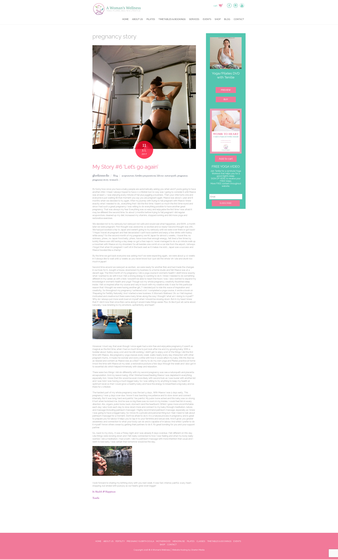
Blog (115, 176)
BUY (226, 99)
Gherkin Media (198, 550)
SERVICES (194, 19)
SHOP (218, 19)
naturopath (170, 176)
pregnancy (182, 176)
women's (113, 180)
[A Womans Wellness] (117, 14)
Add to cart (226, 158)
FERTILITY (120, 541)
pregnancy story (100, 180)
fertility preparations (145, 176)
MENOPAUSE (179, 541)
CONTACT (239, 19)
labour (160, 176)
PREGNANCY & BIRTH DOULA (140, 541)
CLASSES (200, 541)
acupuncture (128, 176)
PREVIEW (226, 90)
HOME (125, 19)
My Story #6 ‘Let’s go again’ (125, 166)
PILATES (150, 19)
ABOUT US (137, 19)
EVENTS (207, 19)
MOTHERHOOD (163, 541)
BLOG (227, 19)
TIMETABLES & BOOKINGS (172, 19)
